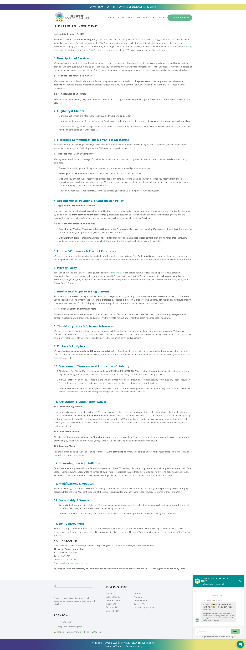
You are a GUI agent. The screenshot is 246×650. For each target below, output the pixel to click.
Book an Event (113, 600)
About (130, 18)
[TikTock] (85, 631)
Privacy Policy (115, 272)
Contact (137, 593)
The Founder (112, 603)
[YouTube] (97, 631)
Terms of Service (142, 604)
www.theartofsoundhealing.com (79, 43)
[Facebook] (60, 631)
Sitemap (138, 597)
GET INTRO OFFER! (147, 6)
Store (121, 18)
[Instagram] (72, 631)
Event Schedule (113, 596)
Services (109, 18)
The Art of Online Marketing (129, 646)
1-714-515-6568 (181, 17)
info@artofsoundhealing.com (74, 563)
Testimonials (144, 18)
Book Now (158, 18)
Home (109, 593)
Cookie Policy (112, 610)
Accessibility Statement (145, 607)
